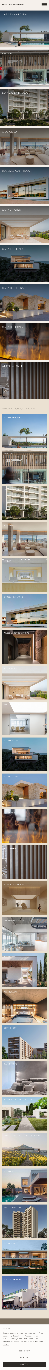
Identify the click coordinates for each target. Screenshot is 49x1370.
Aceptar (25, 1364)
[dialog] (24, 1347)
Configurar (24, 1351)
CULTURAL (30, 409)
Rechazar (24, 1358)
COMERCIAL (20, 409)
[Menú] (44, 4)
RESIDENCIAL (7, 409)
